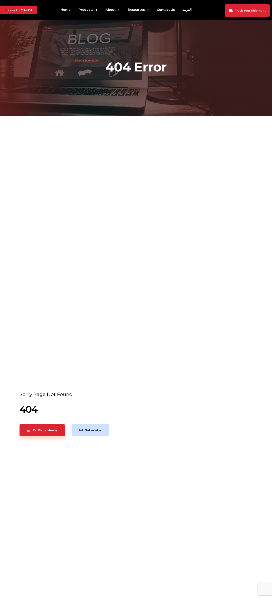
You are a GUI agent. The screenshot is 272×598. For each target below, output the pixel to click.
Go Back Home (44, 430)
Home (65, 10)
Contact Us (166, 10)
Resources (136, 10)
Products (85, 10)
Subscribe (92, 430)
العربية (187, 10)
